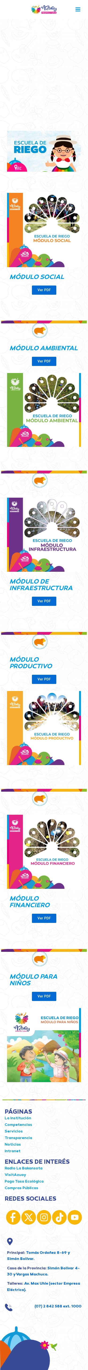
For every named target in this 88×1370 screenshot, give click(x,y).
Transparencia (18, 1138)
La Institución (18, 1118)
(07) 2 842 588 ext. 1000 (57, 1306)
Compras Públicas (21, 1188)
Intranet (12, 1151)
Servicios (14, 1131)
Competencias (18, 1125)
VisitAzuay (15, 1175)
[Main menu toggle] (78, 9)
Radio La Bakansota (23, 1168)
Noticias (13, 1145)
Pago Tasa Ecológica (24, 1181)
